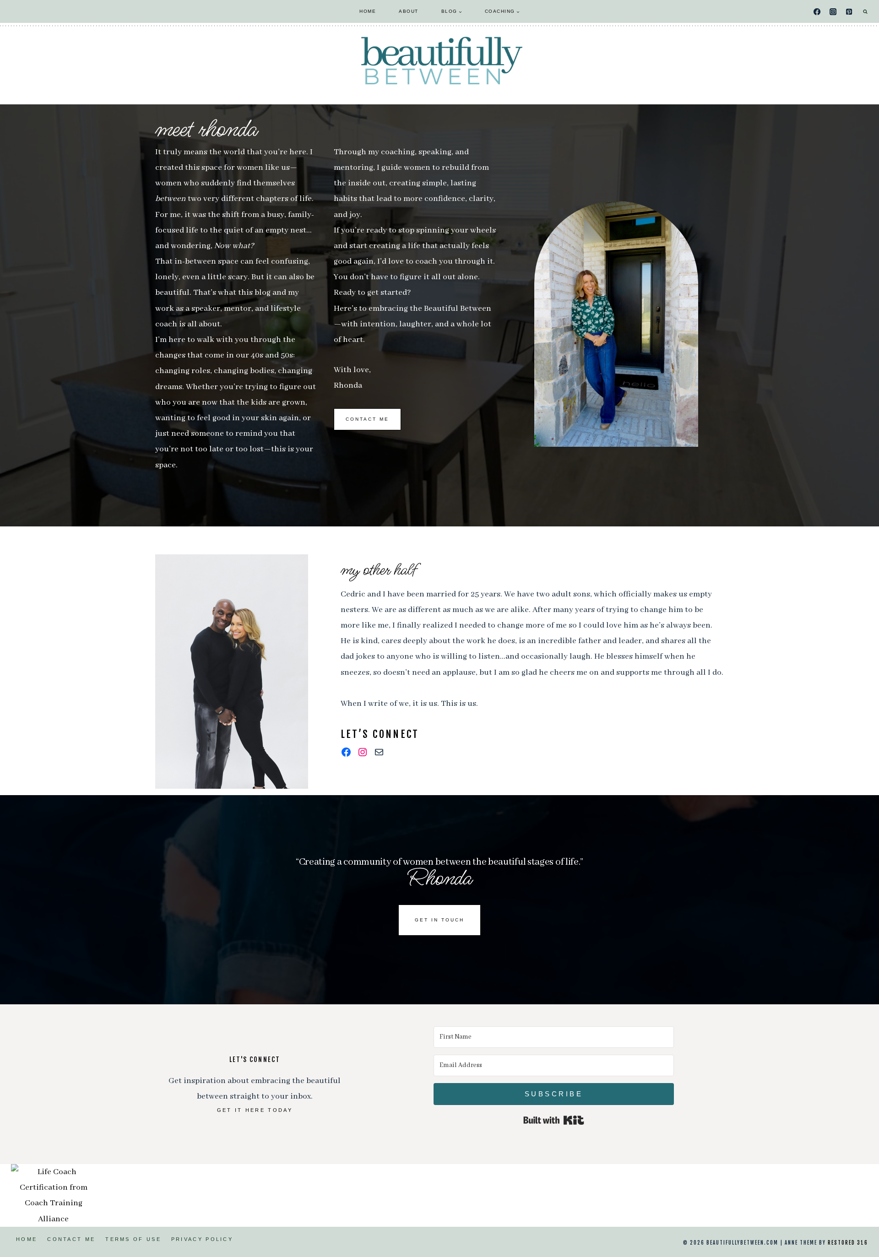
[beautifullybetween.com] (439, 60)
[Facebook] (817, 11)
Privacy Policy (202, 1239)
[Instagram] (833, 11)
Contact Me (71, 1239)
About (408, 11)
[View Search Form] (865, 11)
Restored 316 (848, 1243)
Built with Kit (553, 1120)
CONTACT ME (367, 419)
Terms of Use (133, 1239)
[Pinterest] (849, 11)
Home (367, 11)
